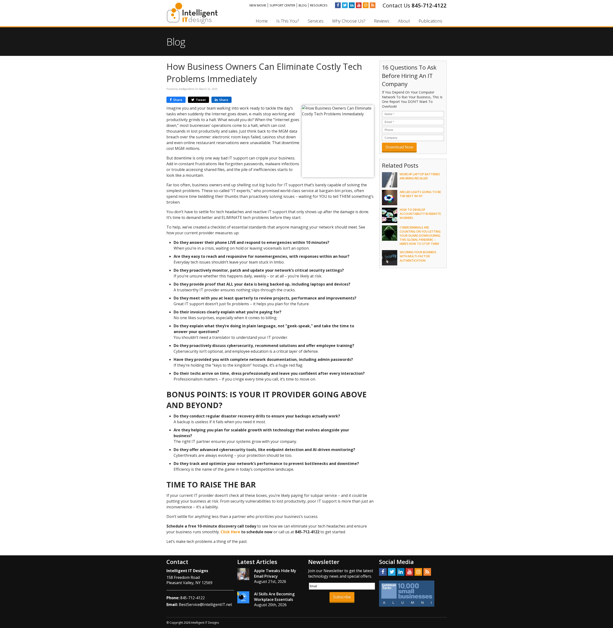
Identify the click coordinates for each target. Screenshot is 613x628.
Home (262, 21)
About (404, 21)
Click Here (230, 531)
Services (316, 21)
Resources (319, 5)
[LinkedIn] (352, 5)
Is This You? (287, 21)
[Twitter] (345, 5)
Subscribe (342, 596)
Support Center (282, 5)
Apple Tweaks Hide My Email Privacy (275, 573)
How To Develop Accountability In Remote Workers (420, 214)
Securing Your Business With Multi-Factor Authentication (418, 256)
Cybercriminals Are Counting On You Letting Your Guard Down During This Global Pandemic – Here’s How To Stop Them (420, 235)
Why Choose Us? (348, 21)
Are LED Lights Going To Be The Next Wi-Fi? (420, 194)
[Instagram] (366, 5)
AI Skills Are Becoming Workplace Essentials (274, 596)
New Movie (258, 5)
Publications (430, 21)
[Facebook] (338, 5)
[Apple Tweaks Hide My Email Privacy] (243, 574)
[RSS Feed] (372, 5)
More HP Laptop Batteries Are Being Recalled (420, 176)
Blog (303, 5)
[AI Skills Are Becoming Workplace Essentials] (243, 598)
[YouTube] (359, 5)
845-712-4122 (429, 5)
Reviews (381, 21)
